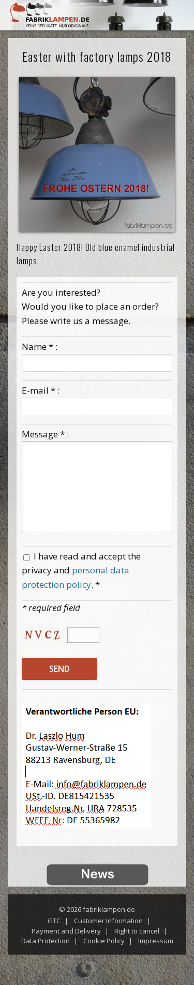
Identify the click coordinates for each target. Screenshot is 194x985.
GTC (54, 920)
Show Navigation (173, 18)
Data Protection (45, 940)
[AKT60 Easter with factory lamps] (97, 154)
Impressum (155, 940)
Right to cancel (136, 931)
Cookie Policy (104, 940)
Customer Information (108, 920)
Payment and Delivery (66, 931)
